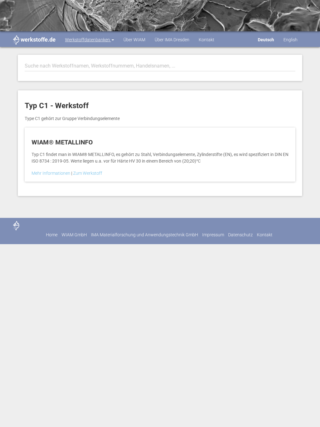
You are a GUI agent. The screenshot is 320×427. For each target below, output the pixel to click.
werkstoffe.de (38, 39)
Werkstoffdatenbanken (88, 39)
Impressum (213, 234)
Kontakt (206, 39)
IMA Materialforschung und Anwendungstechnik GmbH (144, 234)
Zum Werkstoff (87, 173)
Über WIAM (134, 39)
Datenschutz (240, 234)
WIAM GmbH (74, 234)
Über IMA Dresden (172, 39)
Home (52, 234)
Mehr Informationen (51, 173)
